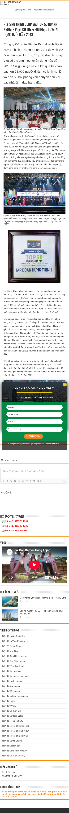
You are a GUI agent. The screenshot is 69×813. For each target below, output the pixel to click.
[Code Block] (30, 481)
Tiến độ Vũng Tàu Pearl (13, 666)
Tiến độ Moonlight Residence (15, 726)
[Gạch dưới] (11, 481)
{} (38, 481)
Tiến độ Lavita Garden (12, 681)
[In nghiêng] (7, 481)
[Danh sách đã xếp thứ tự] (19, 481)
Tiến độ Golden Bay (11, 746)
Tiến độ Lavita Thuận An (13, 636)
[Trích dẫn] (26, 481)
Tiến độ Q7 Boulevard (12, 671)
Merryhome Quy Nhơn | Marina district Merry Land (43, 598)
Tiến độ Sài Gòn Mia (11, 711)
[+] (42, 481)
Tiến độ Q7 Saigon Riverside (15, 676)
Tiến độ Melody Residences (15, 696)
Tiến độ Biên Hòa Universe (14, 656)
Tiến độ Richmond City (12, 721)
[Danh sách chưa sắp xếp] (23, 481)
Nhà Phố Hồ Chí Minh (12, 776)
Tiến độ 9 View (9, 706)
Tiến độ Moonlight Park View (15, 731)
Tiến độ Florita (8, 701)
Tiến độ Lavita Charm (12, 741)
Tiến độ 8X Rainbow (11, 691)
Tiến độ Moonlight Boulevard (15, 736)
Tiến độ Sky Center (11, 686)
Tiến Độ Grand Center (12, 646)
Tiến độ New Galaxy (11, 651)
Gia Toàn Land (8, 772)
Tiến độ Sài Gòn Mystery (13, 756)
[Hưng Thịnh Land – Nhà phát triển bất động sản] (34, 10)
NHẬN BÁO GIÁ (33, 436)
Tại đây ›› (4, 4)
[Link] (34, 481)
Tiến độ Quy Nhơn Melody (14, 661)
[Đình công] (15, 481)
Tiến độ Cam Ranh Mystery (14, 751)
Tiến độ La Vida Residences (15, 641)
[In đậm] (3, 481)
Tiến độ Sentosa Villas (12, 716)
